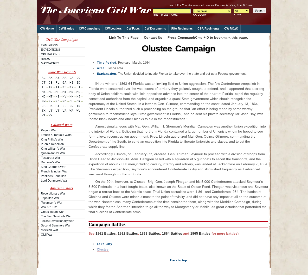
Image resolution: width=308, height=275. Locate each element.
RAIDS (45, 59)
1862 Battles (128, 233)
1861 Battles (106, 233)
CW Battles (66, 28)
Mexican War (49, 230)
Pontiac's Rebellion (53, 176)
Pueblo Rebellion (52, 144)
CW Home (47, 28)
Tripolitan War (50, 198)
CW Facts (133, 28)
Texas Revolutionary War (57, 221)
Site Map (118, 270)
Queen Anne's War (53, 153)
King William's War (53, 148)
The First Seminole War (56, 216)
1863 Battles (150, 233)
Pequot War (48, 130)
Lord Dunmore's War (54, 180)
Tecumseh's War (51, 202)
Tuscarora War (50, 157)
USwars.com (150, 270)
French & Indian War (54, 171)
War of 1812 (49, 207)
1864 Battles (172, 233)
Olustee (103, 249)
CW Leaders (113, 28)
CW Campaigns (89, 28)
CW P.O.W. (231, 28)
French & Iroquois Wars (56, 135)
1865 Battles (200, 233)
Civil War (47, 234)
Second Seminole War (55, 225)
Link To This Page (124, 37)
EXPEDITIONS (50, 49)
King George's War (53, 167)
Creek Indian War (52, 212)
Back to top (178, 260)
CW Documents (155, 28)
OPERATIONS (50, 54)
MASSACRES (50, 63)
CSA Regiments (208, 28)
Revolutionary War (53, 193)
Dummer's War (50, 162)
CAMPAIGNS (49, 45)
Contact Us (153, 37)
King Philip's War (52, 139)
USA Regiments (182, 28)
